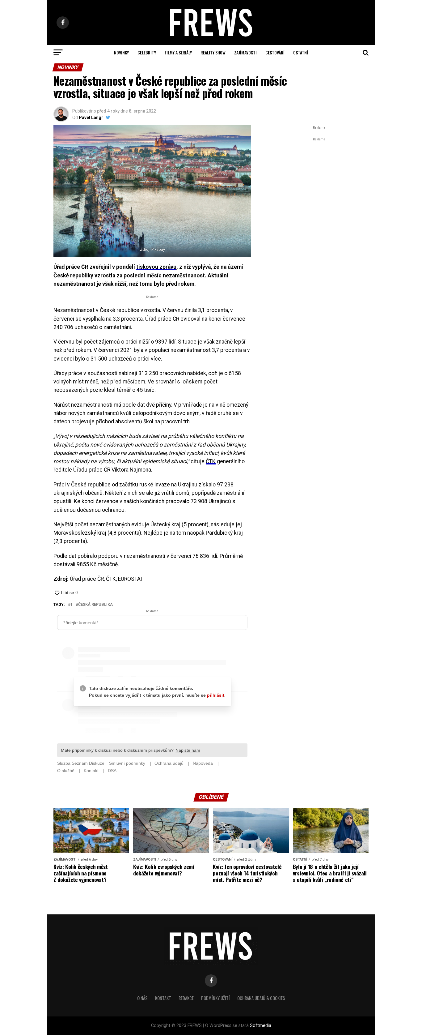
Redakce (186, 998)
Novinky (121, 52)
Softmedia (260, 1025)
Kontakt (163, 998)
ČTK (211, 461)
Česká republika (95, 605)
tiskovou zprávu (156, 267)
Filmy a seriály (178, 52)
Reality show (213, 52)
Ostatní (300, 52)
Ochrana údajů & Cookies (261, 998)
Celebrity (146, 52)
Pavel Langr (91, 117)
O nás (142, 998)
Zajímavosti (245, 52)
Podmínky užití (215, 998)
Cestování (275, 52)
